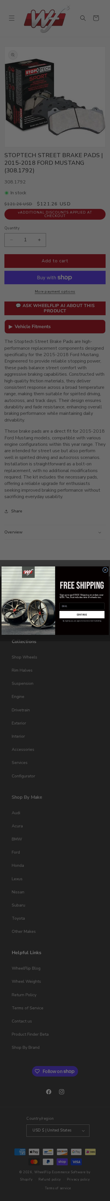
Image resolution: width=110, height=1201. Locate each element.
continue (82, 614)
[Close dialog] (105, 569)
